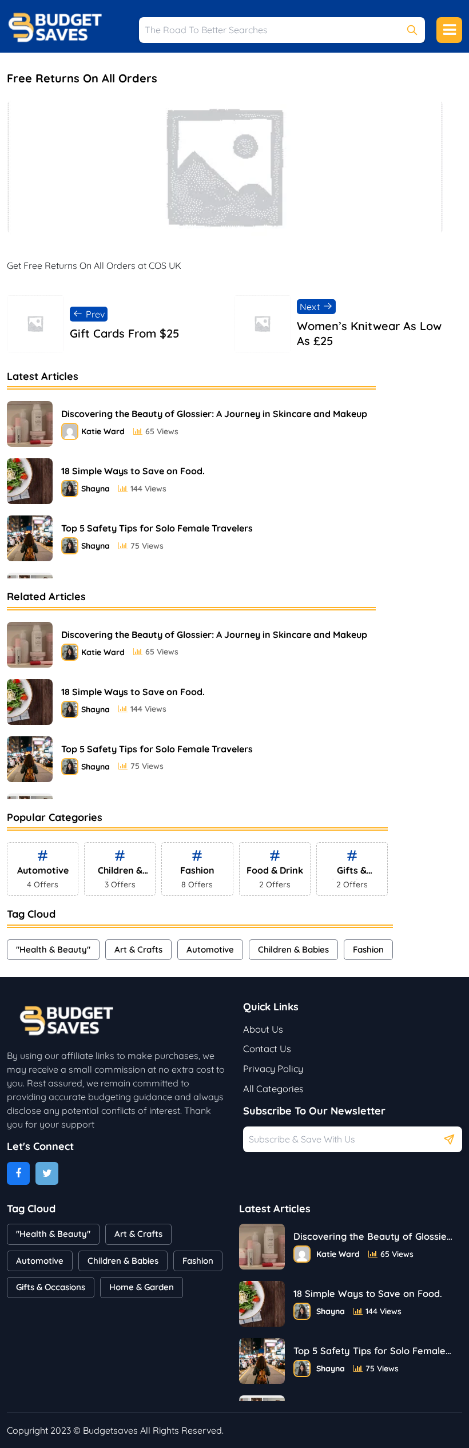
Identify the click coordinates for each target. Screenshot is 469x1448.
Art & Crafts (138, 949)
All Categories (273, 1088)
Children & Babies (293, 949)
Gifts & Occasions (50, 1287)
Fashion (368, 949)
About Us (263, 1029)
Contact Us (267, 1048)
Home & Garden (141, 1287)
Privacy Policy (273, 1068)
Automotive (210, 949)
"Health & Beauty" (53, 949)
